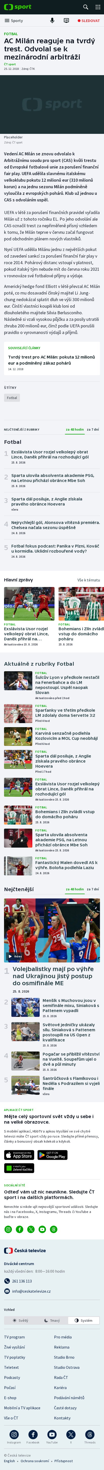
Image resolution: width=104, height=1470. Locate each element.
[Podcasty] (52, 20)
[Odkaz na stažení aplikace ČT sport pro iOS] (19, 1155)
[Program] (66, 20)
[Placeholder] (52, 104)
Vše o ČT (11, 1417)
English (9, 1461)
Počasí (9, 1387)
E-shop (10, 1397)
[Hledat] (86, 7)
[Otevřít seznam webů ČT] (98, 7)
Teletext (11, 1367)
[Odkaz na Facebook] (19, 1229)
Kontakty (62, 1417)
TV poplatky (14, 1357)
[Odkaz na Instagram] (8, 1229)
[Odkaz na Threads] (53, 1229)
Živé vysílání (14, 1347)
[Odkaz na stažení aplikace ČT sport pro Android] (52, 1155)
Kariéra (60, 1387)
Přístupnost (64, 1461)
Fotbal (11, 33)
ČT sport (10, 64)
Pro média (63, 1336)
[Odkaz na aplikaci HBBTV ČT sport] (19, 1168)
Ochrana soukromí (35, 1461)
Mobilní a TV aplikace (22, 1407)
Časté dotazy (65, 1407)
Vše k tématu (88, 579)
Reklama (61, 1347)
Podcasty (12, 1377)
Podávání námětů (69, 1397)
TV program (14, 1336)
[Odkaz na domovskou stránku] (25, 7)
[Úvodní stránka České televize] (25, 1251)
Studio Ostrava (67, 1367)
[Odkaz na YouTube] (42, 1229)
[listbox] (52, 1320)
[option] (20, 1320)
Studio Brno (64, 1357)
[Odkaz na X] (31, 1229)
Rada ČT (61, 1377)
